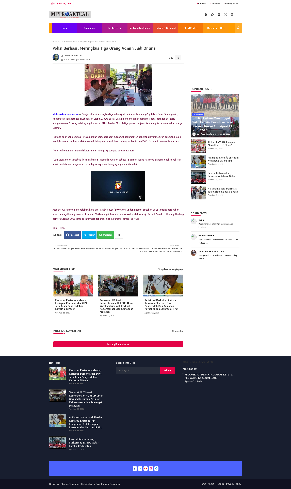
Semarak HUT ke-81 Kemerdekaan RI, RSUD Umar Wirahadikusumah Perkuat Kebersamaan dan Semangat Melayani (116, 306)
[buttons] (206, 14)
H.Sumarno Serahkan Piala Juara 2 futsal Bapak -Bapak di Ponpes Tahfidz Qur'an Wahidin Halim (223, 193)
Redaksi (215, 3)
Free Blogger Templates (108, 484)
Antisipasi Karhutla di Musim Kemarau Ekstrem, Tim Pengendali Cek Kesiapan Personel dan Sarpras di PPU (161, 304)
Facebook (74, 235)
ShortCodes (190, 28)
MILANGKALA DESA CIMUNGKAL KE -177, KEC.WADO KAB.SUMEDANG (209, 376)
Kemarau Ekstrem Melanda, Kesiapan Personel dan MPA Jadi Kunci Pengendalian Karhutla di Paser (71, 304)
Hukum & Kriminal (165, 28)
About (211, 483)
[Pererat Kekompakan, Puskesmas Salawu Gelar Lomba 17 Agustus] (198, 177)
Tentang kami (231, 3)
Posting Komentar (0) (118, 344)
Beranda (202, 3)
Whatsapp (107, 235)
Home (64, 28)
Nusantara (89, 28)
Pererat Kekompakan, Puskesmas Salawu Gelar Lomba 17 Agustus (221, 176)
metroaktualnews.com (140, 29)
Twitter (91, 235)
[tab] (64, 28)
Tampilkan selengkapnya (170, 269)
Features (113, 28)
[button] (238, 28)
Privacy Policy (233, 483)
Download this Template (215, 29)
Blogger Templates (70, 484)
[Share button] (119, 235)
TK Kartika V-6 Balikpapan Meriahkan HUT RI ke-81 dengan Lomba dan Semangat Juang (221, 147)
